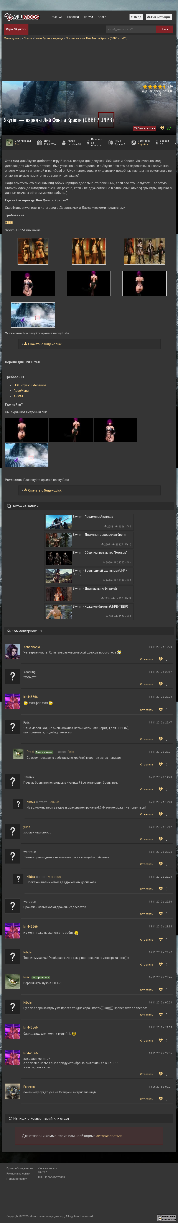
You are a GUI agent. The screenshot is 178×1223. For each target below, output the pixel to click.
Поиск (164, 29)
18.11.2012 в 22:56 (160, 1053)
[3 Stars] (155, 86)
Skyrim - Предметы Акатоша (93, 516)
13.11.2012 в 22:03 (160, 696)
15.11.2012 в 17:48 (160, 802)
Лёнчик (53, 802)
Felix (71, 752)
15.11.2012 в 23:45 (160, 977)
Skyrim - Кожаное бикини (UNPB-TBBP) (100, 606)
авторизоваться (109, 1136)
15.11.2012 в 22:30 (160, 901)
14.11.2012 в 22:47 (160, 722)
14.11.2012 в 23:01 (160, 751)
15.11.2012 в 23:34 (160, 926)
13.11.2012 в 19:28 (160, 647)
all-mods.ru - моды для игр (47, 1216)
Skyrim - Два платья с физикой (95, 588)
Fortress (29, 1087)
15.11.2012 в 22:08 (160, 876)
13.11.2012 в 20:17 (160, 671)
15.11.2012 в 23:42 (160, 952)
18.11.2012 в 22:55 (160, 1027)
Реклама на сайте (18, 1173)
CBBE (9, 223)
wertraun (54, 876)
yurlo (26, 827)
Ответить (146, 659)
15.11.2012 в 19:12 (160, 826)
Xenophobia (31, 647)
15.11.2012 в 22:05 (160, 851)
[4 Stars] (160, 86)
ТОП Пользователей (51, 1177)
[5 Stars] (165, 86)
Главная (57, 17)
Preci (18, 144)
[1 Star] (145, 86)
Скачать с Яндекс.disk (44, 344)
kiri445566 (30, 697)
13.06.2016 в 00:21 (160, 1086)
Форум (88, 17)
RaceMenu (21, 391)
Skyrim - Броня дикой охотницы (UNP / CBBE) (100, 572)
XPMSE (19, 396)
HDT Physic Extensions (30, 385)
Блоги (102, 17)
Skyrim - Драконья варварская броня (99, 534)
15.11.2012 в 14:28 (160, 777)
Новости (73, 17)
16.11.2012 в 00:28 (160, 1002)
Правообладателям (20, 1168)
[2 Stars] (150, 86)
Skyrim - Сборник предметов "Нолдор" (100, 552)
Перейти (143, 144)
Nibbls (31, 802)
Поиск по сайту (17, 1178)
